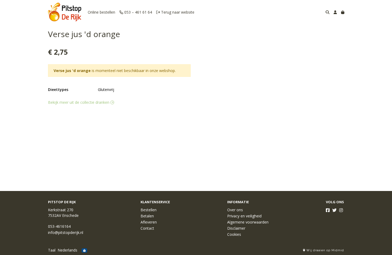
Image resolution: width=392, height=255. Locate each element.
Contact (147, 228)
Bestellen (149, 209)
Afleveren (149, 222)
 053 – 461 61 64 (135, 12)
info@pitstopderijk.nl (65, 232)
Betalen (147, 215)
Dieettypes (58, 89)
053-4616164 (59, 226)
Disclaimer (236, 228)
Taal (51, 250)
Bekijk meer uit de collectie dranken (79, 102)
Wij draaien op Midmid (324, 250)
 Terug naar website (175, 12)
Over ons (235, 209)
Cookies (234, 234)
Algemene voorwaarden (248, 222)
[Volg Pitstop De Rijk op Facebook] (328, 210)
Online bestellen (101, 12)
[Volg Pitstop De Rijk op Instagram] (341, 210)
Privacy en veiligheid (244, 215)
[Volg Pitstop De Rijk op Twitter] (334, 210)
